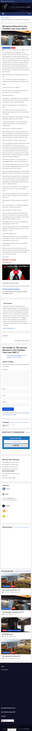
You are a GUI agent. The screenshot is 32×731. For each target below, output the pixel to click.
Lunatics (13, 47)
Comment (5, 369)
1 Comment (26, 50)
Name (4, 389)
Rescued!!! (4, 475)
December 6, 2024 (8, 50)
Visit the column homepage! (10, 289)
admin (11, 614)
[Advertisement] (16, 549)
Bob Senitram (18, 50)
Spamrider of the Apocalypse (14, 630)
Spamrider (13, 636)
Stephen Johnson (16, 592)
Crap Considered (6, 47)
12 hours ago (7, 592)
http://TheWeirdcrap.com (9, 328)
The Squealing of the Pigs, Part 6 (10, 469)
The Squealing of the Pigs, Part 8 (10, 464)
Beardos (6, 335)
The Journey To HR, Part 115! (11, 656)
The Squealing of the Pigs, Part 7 (10, 466)
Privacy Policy (4, 669)
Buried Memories (7, 634)
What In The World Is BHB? (8, 478)
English (6, 425)
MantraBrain (26, 729)
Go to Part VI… (5, 257)
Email (4, 395)
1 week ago (6, 658)
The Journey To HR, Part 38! (21, 340)
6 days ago (6, 636)
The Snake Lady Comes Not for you (11, 473)
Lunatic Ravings (6, 586)
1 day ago (6, 614)
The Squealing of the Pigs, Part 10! (13, 612)
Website (4, 402)
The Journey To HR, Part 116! (11, 590)
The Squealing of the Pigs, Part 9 (10, 462)
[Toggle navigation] (3, 13)
